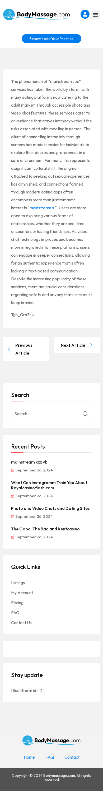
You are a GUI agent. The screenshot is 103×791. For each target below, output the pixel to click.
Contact (71, 757)
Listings (18, 582)
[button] (95, 14)
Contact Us (21, 622)
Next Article (73, 345)
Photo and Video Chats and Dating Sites (50, 508)
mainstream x (42, 207)
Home (29, 757)
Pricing (17, 602)
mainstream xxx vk (29, 462)
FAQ (15, 612)
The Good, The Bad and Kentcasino (45, 528)
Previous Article (23, 349)
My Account (22, 592)
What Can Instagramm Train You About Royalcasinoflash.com (49, 485)
